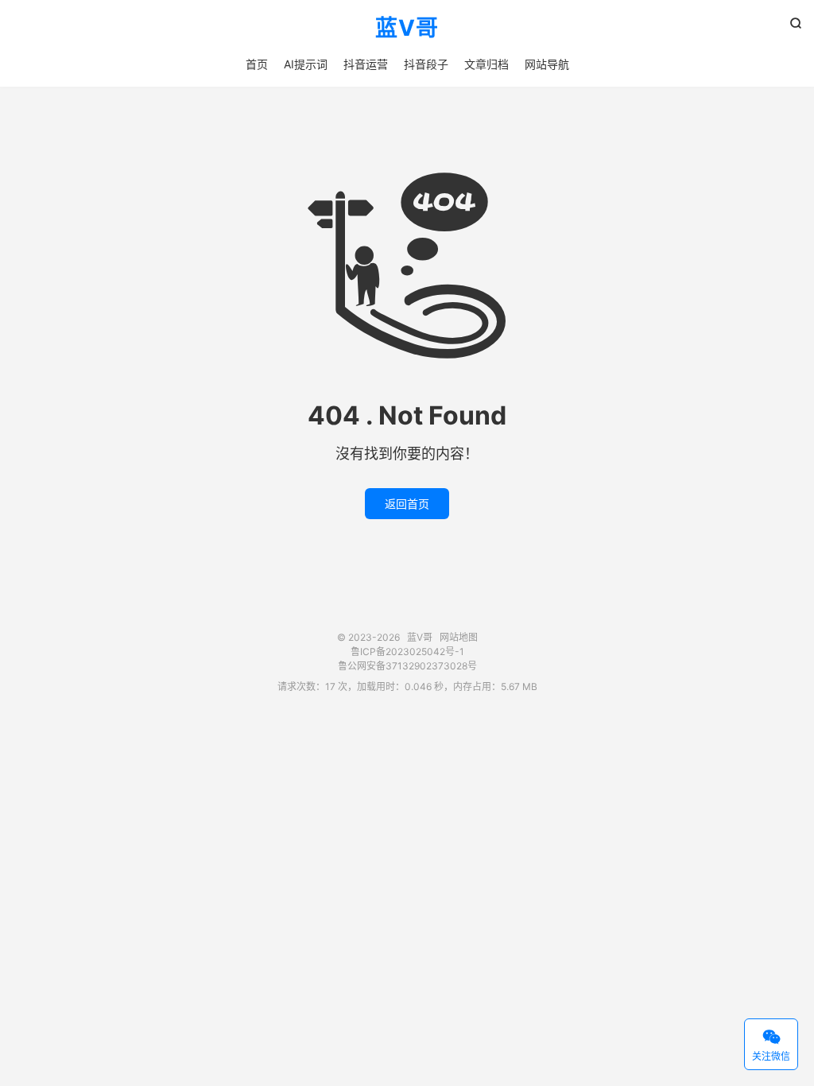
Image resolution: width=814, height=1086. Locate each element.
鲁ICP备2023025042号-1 (407, 651)
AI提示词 (306, 64)
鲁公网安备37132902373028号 (407, 666)
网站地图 (459, 637)
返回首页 (407, 503)
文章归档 (486, 64)
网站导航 (547, 64)
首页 (257, 64)
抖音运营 (365, 64)
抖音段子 (426, 64)
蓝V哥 (407, 28)
